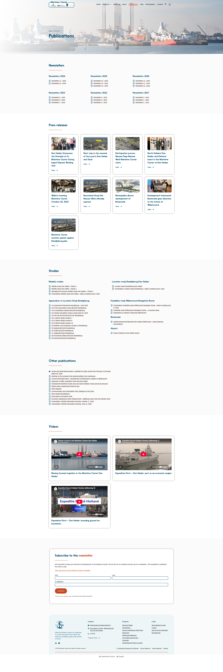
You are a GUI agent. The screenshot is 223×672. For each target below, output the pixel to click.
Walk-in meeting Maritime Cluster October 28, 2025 (60, 199)
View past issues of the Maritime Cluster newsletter (72, 570)
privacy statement (64, 596)
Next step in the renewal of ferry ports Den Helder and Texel (95, 156)
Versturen (61, 591)
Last (113, 575)
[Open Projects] (110, 4)
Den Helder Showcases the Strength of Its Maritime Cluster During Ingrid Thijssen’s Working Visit (62, 159)
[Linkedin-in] (56, 643)
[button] (165, 4)
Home (50, 31)
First (56, 575)
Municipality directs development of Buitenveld (124, 199)
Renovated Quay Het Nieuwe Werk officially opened (93, 199)
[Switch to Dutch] (170, 4)
